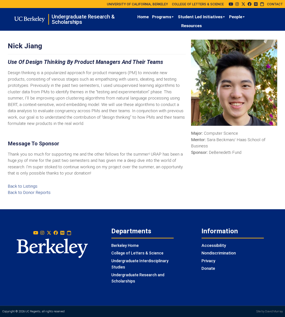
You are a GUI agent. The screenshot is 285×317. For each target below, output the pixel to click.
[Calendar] (262, 4)
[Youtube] (231, 4)
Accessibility (214, 245)
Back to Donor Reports (29, 192)
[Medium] (256, 4)
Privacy (208, 260)
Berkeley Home (125, 245)
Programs (161, 16)
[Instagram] (237, 4)
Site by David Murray (269, 311)
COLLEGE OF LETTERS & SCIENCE (198, 4)
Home (143, 16)
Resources (191, 25)
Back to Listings (22, 186)
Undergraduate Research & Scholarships (83, 19)
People (235, 16)
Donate (208, 268)
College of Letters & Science (137, 253)
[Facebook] (249, 4)
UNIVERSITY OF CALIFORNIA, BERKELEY (137, 4)
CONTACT (275, 4)
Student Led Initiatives (200, 16)
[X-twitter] (243, 4)
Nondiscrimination (219, 253)
